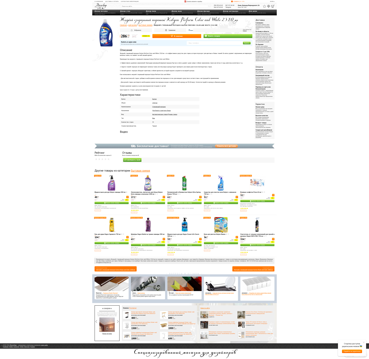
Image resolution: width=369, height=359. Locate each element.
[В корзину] (127, 197)
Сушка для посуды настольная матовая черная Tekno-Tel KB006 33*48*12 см (219, 293)
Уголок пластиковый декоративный (183, 293)
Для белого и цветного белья (161, 110)
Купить (246, 43)
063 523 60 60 (229, 5)
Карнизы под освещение (109, 13)
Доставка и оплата (112, 1)
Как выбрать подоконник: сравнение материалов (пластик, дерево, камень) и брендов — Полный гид (220, 313)
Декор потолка (101, 11)
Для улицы (263, 13)
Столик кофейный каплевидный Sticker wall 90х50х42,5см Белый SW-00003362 (144, 333)
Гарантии (260, 104)
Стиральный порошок (159, 107)
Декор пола (151, 11)
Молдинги (122, 13)
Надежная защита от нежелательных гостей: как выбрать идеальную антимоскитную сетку (222, 322)
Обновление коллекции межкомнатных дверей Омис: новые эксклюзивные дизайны (222, 332)
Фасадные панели (206, 14)
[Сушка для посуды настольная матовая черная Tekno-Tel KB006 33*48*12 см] (221, 284)
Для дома (253, 11)
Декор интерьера (230, 11)
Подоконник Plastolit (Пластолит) (110, 293)
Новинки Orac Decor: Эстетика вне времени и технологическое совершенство (259, 312)
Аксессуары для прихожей (138, 315)
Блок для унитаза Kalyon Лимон (214, 234)
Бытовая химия (140, 170)
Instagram (16, 347)
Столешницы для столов (240, 13)
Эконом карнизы (141, 293)
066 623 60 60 (218, 7)
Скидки (238, 1)
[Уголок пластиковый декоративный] (184, 284)
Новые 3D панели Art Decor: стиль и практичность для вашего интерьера (256, 322)
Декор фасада (203, 11)
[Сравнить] (268, 6)
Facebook (5, 347)
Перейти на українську (352, 351)
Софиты (199, 14)
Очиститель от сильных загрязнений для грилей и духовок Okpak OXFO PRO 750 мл (257, 235)
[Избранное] (264, 6)
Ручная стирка (172, 114)
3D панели (128, 13)
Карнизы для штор (176, 13)
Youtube (32, 347)
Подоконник (184, 13)
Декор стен (125, 11)
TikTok (21, 347)
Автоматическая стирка (160, 114)
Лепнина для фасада (202, 13)
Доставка (260, 20)
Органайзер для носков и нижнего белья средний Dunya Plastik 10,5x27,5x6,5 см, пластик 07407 (256, 293)
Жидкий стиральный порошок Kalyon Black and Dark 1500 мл (115, 270)
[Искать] (209, 6)
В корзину (178, 36)
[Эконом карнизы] (148, 284)
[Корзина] (272, 6)
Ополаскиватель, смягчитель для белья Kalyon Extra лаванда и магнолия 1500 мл (147, 193)
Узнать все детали (226, 146)
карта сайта (44, 345)
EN (272, 1)
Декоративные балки (100, 14)
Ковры (147, 13)
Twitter (11, 347)
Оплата (259, 66)
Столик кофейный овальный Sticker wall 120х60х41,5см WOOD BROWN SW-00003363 (182, 323)
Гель (153, 118)
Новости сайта (205, 308)
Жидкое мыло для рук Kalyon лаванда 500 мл (110, 192)
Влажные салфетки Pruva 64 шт (250, 192)
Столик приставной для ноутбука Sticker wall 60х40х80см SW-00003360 (181, 312)
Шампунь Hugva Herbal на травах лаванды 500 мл (148, 234)
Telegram (228, 7)
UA (270, 1)
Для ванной (257, 13)
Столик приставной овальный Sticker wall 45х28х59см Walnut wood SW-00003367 (143, 312)
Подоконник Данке (107, 329)
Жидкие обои (134, 13)
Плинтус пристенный (154, 13)
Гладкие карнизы (99, 13)
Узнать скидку (213, 36)
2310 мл (154, 103)
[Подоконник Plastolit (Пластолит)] (112, 284)
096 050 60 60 (218, 5)
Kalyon (245, 31)
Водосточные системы (213, 13)
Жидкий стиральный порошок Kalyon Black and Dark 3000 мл (253, 270)
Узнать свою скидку (112, 203)
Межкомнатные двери (228, 13)
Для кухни (251, 13)
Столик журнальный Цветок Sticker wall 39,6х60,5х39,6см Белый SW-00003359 (180, 333)
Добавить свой (133, 160)
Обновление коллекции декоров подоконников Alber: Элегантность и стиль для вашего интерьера (259, 333)
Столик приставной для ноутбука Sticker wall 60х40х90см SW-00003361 (144, 323)
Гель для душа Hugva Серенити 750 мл (108, 234)
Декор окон (177, 11)
